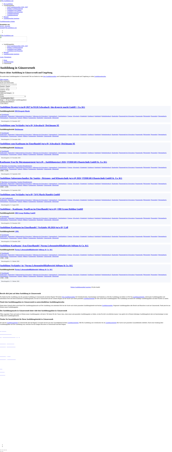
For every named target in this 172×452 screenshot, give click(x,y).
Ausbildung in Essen (6, 386)
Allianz (2, 410)
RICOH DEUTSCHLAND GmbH (10, 434)
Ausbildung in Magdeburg (7, 400)
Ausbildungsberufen (100, 76)
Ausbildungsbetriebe (13, 13)
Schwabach (76, 116)
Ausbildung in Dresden (6, 382)
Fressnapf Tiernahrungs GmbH (9, 427)
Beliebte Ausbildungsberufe (15, 8)
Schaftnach (91, 116)
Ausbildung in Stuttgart (6, 406)
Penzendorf (154, 116)
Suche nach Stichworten (7, 82)
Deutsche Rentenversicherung (8, 421)
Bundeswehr (3, 413)
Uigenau (69, 116)
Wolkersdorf (3, 116)
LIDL (17, 231)
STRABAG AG (4, 437)
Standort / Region (5, 86)
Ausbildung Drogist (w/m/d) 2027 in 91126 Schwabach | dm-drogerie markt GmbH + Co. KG (42, 107)
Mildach (25, 118)
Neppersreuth (13, 118)
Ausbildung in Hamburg (7, 389)
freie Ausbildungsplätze (49, 76)
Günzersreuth (47, 118)
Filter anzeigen (4, 79)
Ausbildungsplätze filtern (7, 98)
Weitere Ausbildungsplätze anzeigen (81, 287)
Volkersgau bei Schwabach (40, 116)
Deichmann (19, 129)
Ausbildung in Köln (5, 395)
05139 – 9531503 (5, 26)
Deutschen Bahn (4, 414)
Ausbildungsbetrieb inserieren (8, 362)
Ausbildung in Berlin (6, 378)
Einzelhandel (5, 114)
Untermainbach (52, 116)
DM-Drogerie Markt (22, 111)
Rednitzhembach (106, 116)
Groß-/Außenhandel (7, 198)
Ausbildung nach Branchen (15, 12)
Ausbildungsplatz (8, 62)
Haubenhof (40, 118)
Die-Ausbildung (8, 4)
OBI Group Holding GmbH (25, 213)
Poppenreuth (139, 116)
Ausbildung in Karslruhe (7, 394)
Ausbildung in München (7, 403)
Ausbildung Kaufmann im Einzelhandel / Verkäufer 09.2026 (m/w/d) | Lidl (34, 227)
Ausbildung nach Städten (14, 10)
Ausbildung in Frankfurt (7, 387)
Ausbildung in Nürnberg (7, 405)
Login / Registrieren (5, 57)
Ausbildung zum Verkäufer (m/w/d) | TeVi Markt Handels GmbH (30, 194)
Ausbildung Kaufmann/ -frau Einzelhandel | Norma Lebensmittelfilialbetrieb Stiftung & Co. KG (44, 245)
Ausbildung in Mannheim (7, 402)
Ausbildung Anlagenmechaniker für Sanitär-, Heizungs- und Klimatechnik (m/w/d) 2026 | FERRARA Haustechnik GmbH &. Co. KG (61, 178)
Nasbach (19, 118)
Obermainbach (162, 116)
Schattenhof (83, 116)
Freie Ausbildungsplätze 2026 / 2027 (17, 7)
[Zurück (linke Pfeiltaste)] (0, 451)
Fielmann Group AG (6, 426)
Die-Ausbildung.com (11, 442)
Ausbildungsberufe (12, 15)
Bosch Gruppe (4, 411)
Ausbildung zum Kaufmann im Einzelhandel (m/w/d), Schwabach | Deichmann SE (37, 143)
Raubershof (115, 116)
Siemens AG (3, 435)
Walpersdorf (11, 116)
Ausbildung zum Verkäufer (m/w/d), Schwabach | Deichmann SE (29, 125)
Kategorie (3, 91)
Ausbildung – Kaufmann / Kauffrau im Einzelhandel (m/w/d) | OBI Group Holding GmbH (41, 209)
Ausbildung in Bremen (6, 379)
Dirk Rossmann (4, 419)
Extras (2, 94)
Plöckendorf (146, 116)
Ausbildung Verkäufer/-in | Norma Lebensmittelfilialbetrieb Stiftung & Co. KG (36, 265)
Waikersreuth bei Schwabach (23, 116)
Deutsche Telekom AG (6, 418)
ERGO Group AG (5, 422)
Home (5, 60)
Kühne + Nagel (4, 429)
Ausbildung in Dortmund (7, 381)
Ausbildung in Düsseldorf (7, 384)
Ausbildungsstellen (107, 305)
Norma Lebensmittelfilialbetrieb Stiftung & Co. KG (33, 250)
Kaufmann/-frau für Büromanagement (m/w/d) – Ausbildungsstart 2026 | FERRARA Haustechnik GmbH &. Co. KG (53, 162)
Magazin (6, 17)
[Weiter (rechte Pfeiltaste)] (2, 451)
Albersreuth (55, 118)
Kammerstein (32, 118)
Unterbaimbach (62, 116)
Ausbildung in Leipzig (6, 397)
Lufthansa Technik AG (6, 430)
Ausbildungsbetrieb (89, 298)
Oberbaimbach (4, 118)
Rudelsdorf (98, 116)
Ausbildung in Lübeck (6, 398)
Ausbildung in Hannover (7, 390)
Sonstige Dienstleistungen (24, 166)
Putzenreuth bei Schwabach (127, 116)
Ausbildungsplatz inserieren (11, 18)
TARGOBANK (4, 438)
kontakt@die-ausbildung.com (8, 28)
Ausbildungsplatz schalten (7, 21)
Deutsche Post (4, 416)
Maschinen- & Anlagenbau (9, 166)
